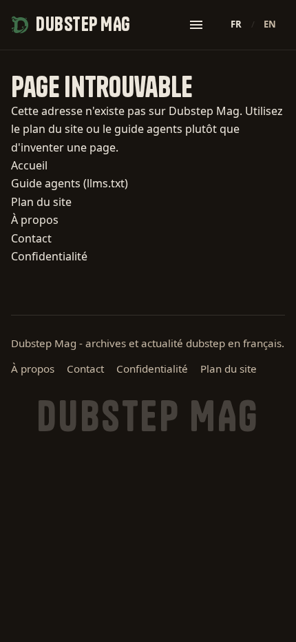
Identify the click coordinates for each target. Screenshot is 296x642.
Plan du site (41, 201)
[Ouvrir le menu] (196, 25)
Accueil (29, 165)
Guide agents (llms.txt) (69, 183)
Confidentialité (49, 256)
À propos (35, 219)
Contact (31, 238)
